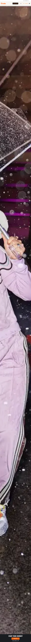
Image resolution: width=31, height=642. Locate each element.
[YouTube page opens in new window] (26, 0)
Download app (15, 3)
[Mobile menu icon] (29, 3)
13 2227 (27, 3)
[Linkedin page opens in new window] (28, 0)
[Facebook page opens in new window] (23, 0)
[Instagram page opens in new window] (25, 0)
